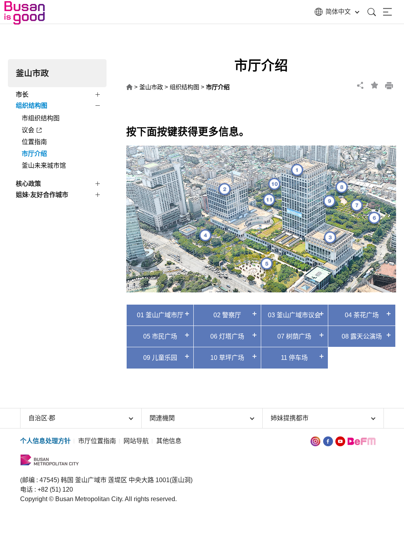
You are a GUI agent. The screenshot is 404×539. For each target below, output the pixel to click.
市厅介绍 (34, 153)
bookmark (375, 85)
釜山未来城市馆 (44, 165)
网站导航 (136, 441)
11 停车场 (294, 357)
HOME (129, 87)
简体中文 (338, 11)
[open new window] (315, 441)
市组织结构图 (41, 118)
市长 (22, 94)
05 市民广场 (160, 336)
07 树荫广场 (294, 336)
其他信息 (168, 441)
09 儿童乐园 (160, 357)
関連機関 (162, 418)
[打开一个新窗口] (328, 441)
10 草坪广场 (227, 357)
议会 (28, 130)
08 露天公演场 (362, 336)
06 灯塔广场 (227, 336)
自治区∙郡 (41, 418)
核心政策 (28, 183)
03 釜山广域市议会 (294, 315)
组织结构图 (31, 105)
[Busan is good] (29, 13)
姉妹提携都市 (290, 418)
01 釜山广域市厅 (160, 315)
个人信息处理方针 (45, 441)
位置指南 (34, 141)
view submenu (99, 96)
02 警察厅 (227, 315)
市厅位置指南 (97, 441)
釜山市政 (151, 87)
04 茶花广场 (362, 315)
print (389, 85)
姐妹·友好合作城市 (42, 194)
